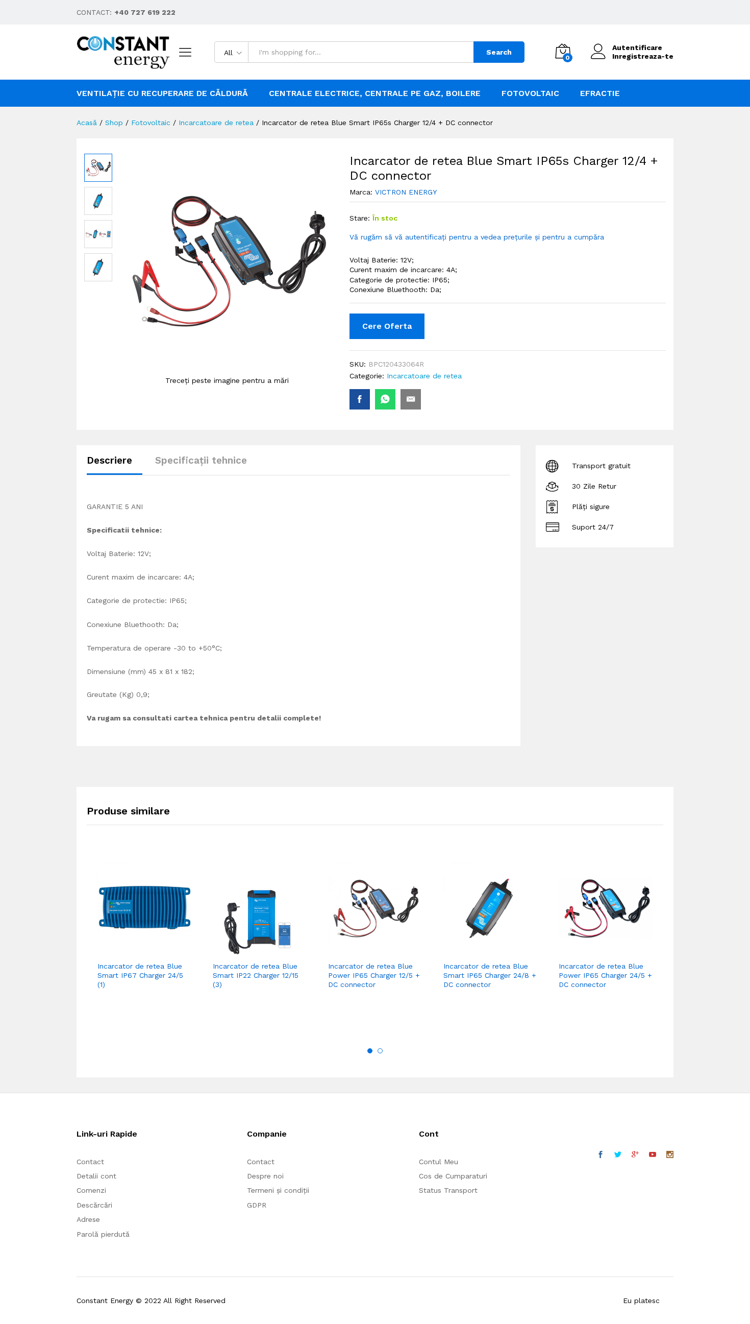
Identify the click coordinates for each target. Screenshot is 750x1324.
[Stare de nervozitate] (618, 1155)
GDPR (256, 1205)
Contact (90, 1162)
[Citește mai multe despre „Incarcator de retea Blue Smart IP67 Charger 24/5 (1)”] (119, 949)
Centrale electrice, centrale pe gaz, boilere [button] (375, 93)
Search (499, 52)
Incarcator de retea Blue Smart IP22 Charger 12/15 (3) (255, 975)
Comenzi (91, 1190)
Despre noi (265, 1176)
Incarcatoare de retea (424, 376)
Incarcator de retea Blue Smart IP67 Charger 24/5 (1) (140, 975)
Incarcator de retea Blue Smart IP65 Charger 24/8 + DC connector (489, 975)
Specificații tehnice (201, 460)
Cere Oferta (387, 326)
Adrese (88, 1219)
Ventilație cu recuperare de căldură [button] (162, 93)
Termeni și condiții (278, 1190)
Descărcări (94, 1205)
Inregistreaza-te (642, 56)
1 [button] (369, 1050)
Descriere (109, 460)
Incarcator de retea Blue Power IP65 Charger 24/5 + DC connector (605, 975)
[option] (144, 940)
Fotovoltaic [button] (530, 93)
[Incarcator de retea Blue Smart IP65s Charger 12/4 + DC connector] (359, 399)
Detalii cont (96, 1176)
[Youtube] (652, 1155)
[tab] (114, 464)
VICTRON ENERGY (406, 192)
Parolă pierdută (103, 1234)
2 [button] (380, 1050)
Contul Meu (438, 1162)
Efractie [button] (600, 93)
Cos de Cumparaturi (453, 1176)
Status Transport (448, 1190)
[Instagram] (670, 1155)
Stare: (359, 218)
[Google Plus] (635, 1155)
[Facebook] (600, 1155)
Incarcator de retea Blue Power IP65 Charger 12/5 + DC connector (374, 975)
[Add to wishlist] (166, 949)
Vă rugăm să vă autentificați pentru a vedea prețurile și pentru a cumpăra (476, 237)
